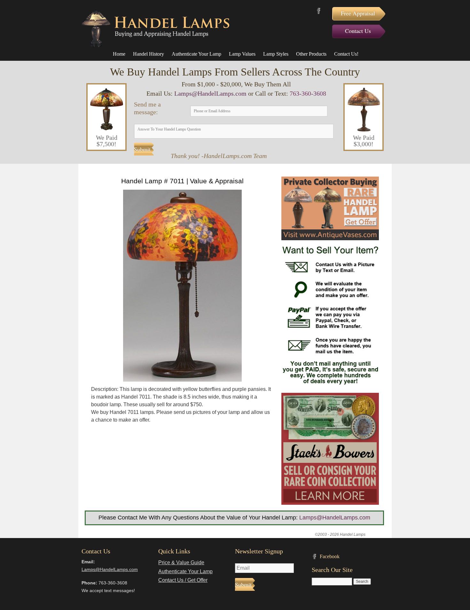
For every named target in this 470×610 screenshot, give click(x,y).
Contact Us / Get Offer (183, 580)
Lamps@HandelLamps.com (210, 93)
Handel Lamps (155, 28)
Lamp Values (242, 54)
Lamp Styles (275, 54)
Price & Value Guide (181, 562)
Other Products (311, 54)
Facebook (319, 10)
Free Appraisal (358, 13)
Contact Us (358, 31)
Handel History (148, 54)
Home (119, 54)
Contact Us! (346, 54)
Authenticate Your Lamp (196, 54)
